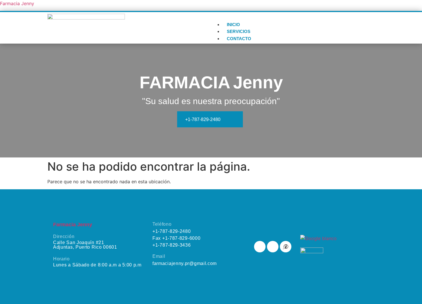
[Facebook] (260, 246)
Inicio (233, 24)
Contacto (239, 38)
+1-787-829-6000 (181, 238)
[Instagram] (272, 246)
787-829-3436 (171, 245)
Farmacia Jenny (17, 3)
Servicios (238, 31)
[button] (293, 17)
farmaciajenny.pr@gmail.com (184, 263)
